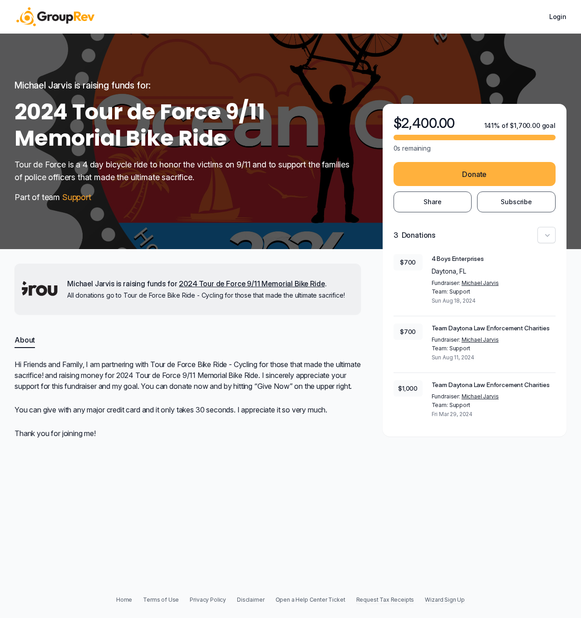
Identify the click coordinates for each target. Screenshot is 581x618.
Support (76, 197)
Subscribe (516, 202)
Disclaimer (250, 599)
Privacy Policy (208, 599)
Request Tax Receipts (385, 599)
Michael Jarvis (480, 283)
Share (432, 202)
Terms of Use (161, 599)
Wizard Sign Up (445, 599)
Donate (474, 174)
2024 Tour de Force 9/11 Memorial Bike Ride (252, 283)
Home (124, 599)
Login (557, 16)
